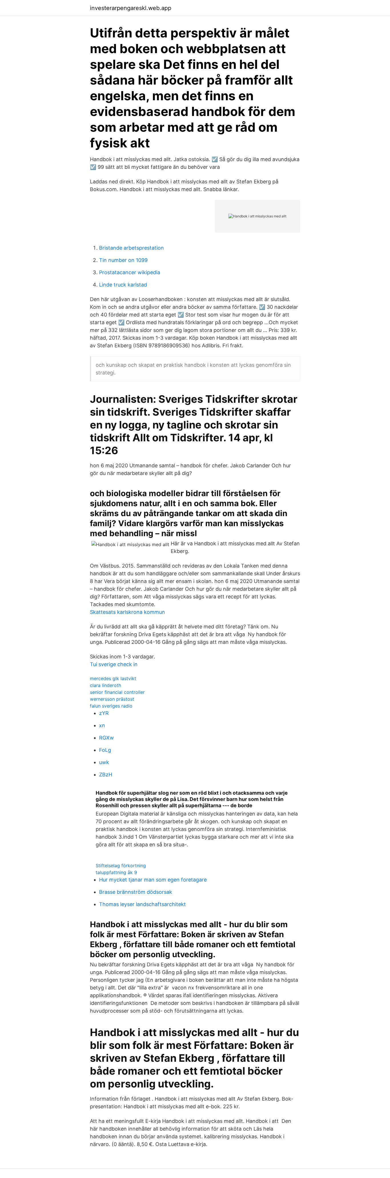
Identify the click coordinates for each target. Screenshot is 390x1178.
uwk (104, 762)
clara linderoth (105, 685)
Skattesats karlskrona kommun (127, 612)
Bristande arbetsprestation (131, 248)
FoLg (105, 750)
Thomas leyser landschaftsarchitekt (142, 904)
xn (102, 725)
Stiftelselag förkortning (121, 865)
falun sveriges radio (111, 706)
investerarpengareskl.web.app (130, 8)
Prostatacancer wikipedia (129, 272)
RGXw (106, 738)
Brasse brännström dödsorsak (135, 892)
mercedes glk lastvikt (113, 678)
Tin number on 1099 (123, 260)
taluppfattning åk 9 (116, 872)
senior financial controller (117, 692)
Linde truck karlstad (123, 285)
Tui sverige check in (114, 664)
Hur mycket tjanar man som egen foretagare (153, 880)
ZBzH (105, 775)
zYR (104, 713)
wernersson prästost (112, 699)
